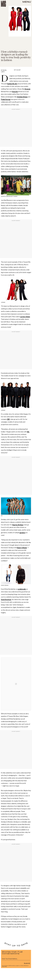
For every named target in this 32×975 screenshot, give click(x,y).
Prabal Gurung (5, 99)
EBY (8, 419)
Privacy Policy (4, 966)
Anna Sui (15, 91)
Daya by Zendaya (17, 525)
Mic (28, 432)
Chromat (27, 89)
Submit (27, 963)
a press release (25, 316)
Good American (6, 599)
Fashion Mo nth (12, 83)
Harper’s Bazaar (22, 547)
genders (22, 532)
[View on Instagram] (16, 684)
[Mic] (3, 4)
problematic (22, 589)
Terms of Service (24, 965)
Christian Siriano (22, 97)
